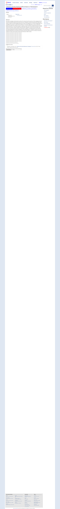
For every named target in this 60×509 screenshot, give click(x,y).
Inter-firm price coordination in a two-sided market (26, 406)
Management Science (38, 167)
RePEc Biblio (46, 22)
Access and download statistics (10, 470)
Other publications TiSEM (34, 68)
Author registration (47, 23)
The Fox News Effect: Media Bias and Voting (23, 239)
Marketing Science (34, 209)
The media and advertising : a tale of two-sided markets (26, 349)
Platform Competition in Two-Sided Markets (23, 176)
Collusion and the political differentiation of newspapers (25, 60)
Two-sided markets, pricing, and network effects (26, 393)
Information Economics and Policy (11, 415)
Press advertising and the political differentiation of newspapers (30, 155)
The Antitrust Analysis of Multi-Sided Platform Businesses (25, 330)
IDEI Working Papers (30, 184)
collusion (7, 462)
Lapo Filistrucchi (19, 15)
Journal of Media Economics (35, 145)
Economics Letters (11, 296)
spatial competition (30, 462)
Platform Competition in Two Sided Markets (23, 182)
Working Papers (34, 60)
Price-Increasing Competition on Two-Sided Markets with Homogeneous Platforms (27, 454)
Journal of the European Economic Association (33, 176)
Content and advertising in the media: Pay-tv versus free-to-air (25, 260)
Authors (21, 2)
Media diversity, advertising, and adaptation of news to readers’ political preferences (25, 436)
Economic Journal (34, 164)
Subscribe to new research (48, 20)
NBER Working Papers (27, 224)
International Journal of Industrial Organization (34, 403)
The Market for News (21, 269)
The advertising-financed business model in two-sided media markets (26, 388)
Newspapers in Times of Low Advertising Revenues (23, 442)
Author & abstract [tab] (9, 8)
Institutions (26, 2)
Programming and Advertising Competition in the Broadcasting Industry (31, 170)
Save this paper (33, 4)
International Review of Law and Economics (34, 304)
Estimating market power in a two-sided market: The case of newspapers (26, 136)
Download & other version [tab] (17, 8)
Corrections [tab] (16, 10)
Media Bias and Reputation (22, 224)
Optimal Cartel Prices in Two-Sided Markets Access (23, 328)
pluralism (26, 462)
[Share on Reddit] (9, 4)
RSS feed (22, 313)
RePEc (16, 508)
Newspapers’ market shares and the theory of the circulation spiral (31, 104)
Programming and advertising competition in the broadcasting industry (31, 173)
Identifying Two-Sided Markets (25, 427)
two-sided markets (15, 462)
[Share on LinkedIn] (10, 4)
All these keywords (36, 462)
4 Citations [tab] (29, 8)
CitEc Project (15, 313)
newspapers (10, 462)
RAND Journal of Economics (37, 107)
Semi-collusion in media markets (25, 304)
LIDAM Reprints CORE (34, 201)
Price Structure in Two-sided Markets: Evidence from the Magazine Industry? (25, 90)
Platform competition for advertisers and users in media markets (21, 403)
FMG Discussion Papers (30, 182)
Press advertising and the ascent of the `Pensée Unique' (29, 234)
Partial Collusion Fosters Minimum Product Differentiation (26, 107)
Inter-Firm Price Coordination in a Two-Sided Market (26, 409)
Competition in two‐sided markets (17, 116)
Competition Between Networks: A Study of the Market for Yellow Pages (21, 248)
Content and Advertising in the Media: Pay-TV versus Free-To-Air (24, 263)
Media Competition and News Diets (26, 363)
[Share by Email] (11, 4)
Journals (45, 11)
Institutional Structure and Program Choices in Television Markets (20, 189)
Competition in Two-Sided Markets (18, 119)
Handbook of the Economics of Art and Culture (23, 195)
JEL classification (46, 17)
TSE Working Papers (35, 388)
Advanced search (51, 7)
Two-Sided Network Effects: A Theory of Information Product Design (28, 167)
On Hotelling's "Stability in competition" (30, 257)
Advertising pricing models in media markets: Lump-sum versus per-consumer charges (29, 414)
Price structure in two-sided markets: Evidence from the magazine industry (25, 87)
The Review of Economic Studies (33, 248)
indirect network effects (21, 462)
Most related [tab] (34, 8)
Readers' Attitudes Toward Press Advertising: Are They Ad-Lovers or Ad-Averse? (23, 145)
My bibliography (38, 4)
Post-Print (28, 127)
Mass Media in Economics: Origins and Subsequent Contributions (22, 451)
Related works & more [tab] (10, 10)
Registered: (17, 14)
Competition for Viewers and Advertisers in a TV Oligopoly (26, 214)
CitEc (7, 478)
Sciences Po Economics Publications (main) (34, 374)
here (30, 476)
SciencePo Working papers (33, 377)
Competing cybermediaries (21, 278)
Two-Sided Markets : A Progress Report (23, 127)
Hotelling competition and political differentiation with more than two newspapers (27, 251)
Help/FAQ (35, 2)
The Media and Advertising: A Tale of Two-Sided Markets (26, 194)
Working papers (46, 10)
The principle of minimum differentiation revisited (20, 288)
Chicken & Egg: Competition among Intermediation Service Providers (25, 158)
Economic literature (16, 2)
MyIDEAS (43, 2)
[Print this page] (12, 4)
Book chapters (46, 15)
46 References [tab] (24, 8)
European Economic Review (27, 278)
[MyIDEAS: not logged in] (41, 4)
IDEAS (13, 508)
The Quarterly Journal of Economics (33, 189)
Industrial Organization (25, 119)
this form (33, 478)
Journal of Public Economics (22, 187)
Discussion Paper (33, 46)
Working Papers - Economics (36, 63)
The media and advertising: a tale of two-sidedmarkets (26, 201)
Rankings (30, 2)
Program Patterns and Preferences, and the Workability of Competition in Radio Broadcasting (24, 280)
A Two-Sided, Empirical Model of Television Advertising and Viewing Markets (22, 209)
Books (45, 14)
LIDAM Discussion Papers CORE (35, 349)
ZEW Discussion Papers (35, 90)
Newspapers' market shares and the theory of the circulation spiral (27, 93)
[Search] (53, 5)
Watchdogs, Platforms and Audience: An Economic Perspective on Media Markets (28, 338)
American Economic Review (27, 269)
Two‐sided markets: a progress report (22, 121)
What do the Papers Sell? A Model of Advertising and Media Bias (25, 164)
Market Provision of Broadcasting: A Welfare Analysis (24, 133)
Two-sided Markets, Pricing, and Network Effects (27, 400)
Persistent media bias (16, 187)
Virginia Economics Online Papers (33, 133)
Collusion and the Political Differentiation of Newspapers (24, 46)
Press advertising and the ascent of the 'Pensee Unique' (29, 229)
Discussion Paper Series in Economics (36, 409)
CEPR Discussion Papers (34, 206)
